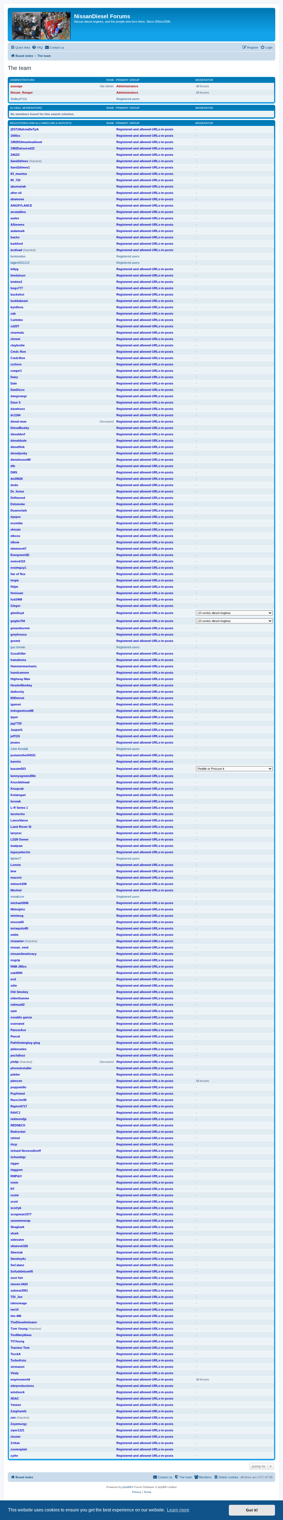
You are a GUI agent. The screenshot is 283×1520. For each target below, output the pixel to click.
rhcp (14, 1144)
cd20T (15, 326)
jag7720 (16, 723)
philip (15, 1061)
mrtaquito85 (19, 928)
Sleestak (17, 1252)
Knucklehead (20, 782)
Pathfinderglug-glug (25, 1042)
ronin (14, 1182)
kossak (16, 801)
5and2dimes (19, 161)
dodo (14, 485)
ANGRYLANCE (21, 205)
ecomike (17, 523)
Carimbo (17, 320)
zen (13, 1417)
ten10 (15, 1309)
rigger (15, 1163)
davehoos (18, 408)
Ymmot (16, 1404)
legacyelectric (20, 852)
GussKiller (18, 653)
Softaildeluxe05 (22, 1271)
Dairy (14, 377)
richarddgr (18, 1157)
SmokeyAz (18, 1258)
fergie (15, 580)
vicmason (18, 1366)
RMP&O (16, 1176)
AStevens (17, 224)
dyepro (16, 516)
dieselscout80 (21, 459)
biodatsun (18, 275)
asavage (16, 86)
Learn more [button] (178, 1510)
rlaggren (17, 1169)
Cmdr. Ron (18, 351)
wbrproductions (22, 1385)
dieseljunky (19, 453)
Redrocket (18, 1131)
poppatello (18, 1087)
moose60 (17, 922)
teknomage (19, 1303)
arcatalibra (18, 212)
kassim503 (18, 768)
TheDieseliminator (24, 1322)
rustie (15, 1195)
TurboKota (18, 1360)
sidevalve (17, 1239)
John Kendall (19, 748)
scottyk (16, 1208)
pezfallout (18, 1055)
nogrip (15, 960)
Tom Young (19, 1328)
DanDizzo (18, 389)
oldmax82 (18, 1004)
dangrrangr (19, 396)
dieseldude (19, 440)
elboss (15, 536)
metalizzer (17, 896)
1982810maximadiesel (26, 142)
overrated (17, 1023)
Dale (14, 383)
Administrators (22, 79)
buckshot (17, 294)
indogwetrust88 (22, 710)
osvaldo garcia (21, 1017)
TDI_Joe (16, 1296)
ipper (14, 717)
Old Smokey (19, 992)
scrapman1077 (21, 1214)
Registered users (128, 99)
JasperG (17, 729)
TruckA (16, 1354)
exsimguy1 (18, 567)
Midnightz (18, 909)
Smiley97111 (19, 99)
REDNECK (18, 1125)
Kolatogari (18, 795)
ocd (13, 979)
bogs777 (17, 288)
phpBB (126, 1487)
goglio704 (18, 621)
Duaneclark (19, 510)
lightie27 (16, 858)
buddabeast (19, 300)
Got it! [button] (252, 1510)
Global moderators (26, 107)
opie (14, 1011)
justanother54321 (23, 755)
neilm (15, 934)
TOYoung (17, 1341)
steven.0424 (19, 1284)
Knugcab (17, 788)
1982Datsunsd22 (23, 148)
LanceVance (19, 820)
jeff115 (15, 736)
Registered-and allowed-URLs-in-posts (41, 123)
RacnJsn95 (19, 1100)
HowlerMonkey (21, 685)
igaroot (16, 704)
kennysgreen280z (23, 776)
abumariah (18, 186)
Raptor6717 (19, 1106)
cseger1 (16, 370)
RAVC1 (15, 1112)
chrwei (15, 339)
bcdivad (16, 250)
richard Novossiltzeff (26, 1150)
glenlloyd (17, 613)
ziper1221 (17, 1430)
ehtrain (16, 529)
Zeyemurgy (19, 1424)
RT (13, 1188)
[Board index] (41, 24)
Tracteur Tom (20, 1347)
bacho (15, 237)
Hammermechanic (24, 666)
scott (14, 1201)
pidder (15, 1074)
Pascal (15, 1036)
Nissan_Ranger (22, 92)
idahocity (17, 691)
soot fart (17, 1277)
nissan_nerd (19, 947)
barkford (17, 243)
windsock (18, 1392)
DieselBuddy (20, 428)
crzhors (16, 364)
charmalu (17, 332)
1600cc (15, 135)
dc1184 (15, 415)
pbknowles (19, 1049)
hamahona (18, 660)
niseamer (17, 941)
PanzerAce (18, 1030)
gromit (15, 640)
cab (13, 313)
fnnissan (17, 593)
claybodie (18, 345)
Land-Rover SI (21, 826)
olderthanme (20, 998)
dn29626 (17, 478)
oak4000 (16, 972)
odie (14, 985)
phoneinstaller (21, 1068)
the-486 (16, 1316)
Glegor (15, 605)
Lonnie (16, 864)
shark (15, 1233)
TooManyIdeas (21, 1335)
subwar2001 (19, 1290)
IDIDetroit (17, 698)
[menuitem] (37, 47)
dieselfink (18, 447)
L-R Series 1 (19, 807)
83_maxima (19, 173)
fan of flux (18, 574)
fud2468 (16, 599)
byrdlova (17, 307)
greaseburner (20, 628)
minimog (17, 915)
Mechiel (16, 890)
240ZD (15, 154)
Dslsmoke (18, 504)
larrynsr (16, 833)
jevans (15, 742)
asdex (15, 218)
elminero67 (19, 548)
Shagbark (17, 1227)
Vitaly (15, 1373)
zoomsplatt (19, 1449)
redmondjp (19, 1119)
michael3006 (19, 903)
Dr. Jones (17, 491)
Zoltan (15, 1443)
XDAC (15, 1398)
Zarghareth (19, 1411)
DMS (14, 472)
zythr (14, 1455)
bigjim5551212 (20, 262)
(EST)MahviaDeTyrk (25, 129)
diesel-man (19, 421)
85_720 (15, 180)
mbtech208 (19, 884)
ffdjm (14, 586)
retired (15, 1138)
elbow (15, 542)
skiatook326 (19, 1246)
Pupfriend (18, 1093)
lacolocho (18, 814)
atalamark (18, 231)
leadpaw (17, 845)
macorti (16, 877)
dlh (13, 466)
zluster (15, 1436)
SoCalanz (17, 1265)
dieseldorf (18, 434)
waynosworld (20, 1379)
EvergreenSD (20, 555)
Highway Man (20, 679)
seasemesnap (20, 1220)
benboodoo (18, 256)
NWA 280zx (19, 966)
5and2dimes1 (20, 167)
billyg (15, 269)
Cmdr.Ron (18, 358)
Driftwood (18, 497)
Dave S (15, 402)
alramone (17, 199)
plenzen (16, 1080)
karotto (16, 761)
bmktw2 (16, 281)
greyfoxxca (19, 634)
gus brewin (18, 647)
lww (13, 871)
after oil (16, 192)
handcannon (20, 672)
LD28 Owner (19, 839)
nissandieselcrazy (23, 953)
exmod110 (18, 561)
